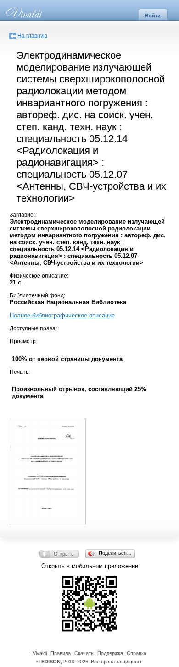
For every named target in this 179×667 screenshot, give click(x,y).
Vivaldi (40, 653)
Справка (136, 653)
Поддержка (110, 653)
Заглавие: (22, 215)
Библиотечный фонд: (37, 295)
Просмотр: (23, 341)
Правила (60, 653)
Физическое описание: (39, 276)
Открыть (64, 554)
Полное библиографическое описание (62, 315)
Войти (153, 15)
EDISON (51, 661)
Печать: (20, 372)
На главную (32, 36)
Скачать (84, 653)
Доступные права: (33, 328)
